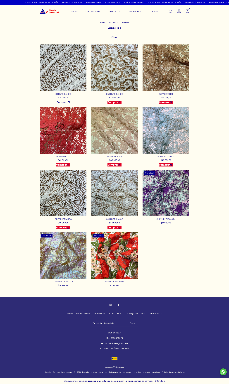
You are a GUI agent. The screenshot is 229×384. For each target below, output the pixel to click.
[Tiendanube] (114, 367)
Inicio (102, 22)
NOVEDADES (114, 11)
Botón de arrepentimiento (174, 372)
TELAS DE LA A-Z (135, 11)
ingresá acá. (156, 372)
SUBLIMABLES (156, 313)
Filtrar (114, 37)
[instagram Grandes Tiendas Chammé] (110, 305)
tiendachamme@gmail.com (115, 343)
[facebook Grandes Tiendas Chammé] (118, 305)
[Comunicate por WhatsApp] (223, 371)
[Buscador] (170, 12)
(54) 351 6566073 (114, 338)
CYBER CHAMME (93, 11)
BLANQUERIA (157, 11)
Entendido (160, 381)
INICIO (74, 11)
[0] (186, 12)
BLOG (143, 313)
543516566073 (115, 332)
